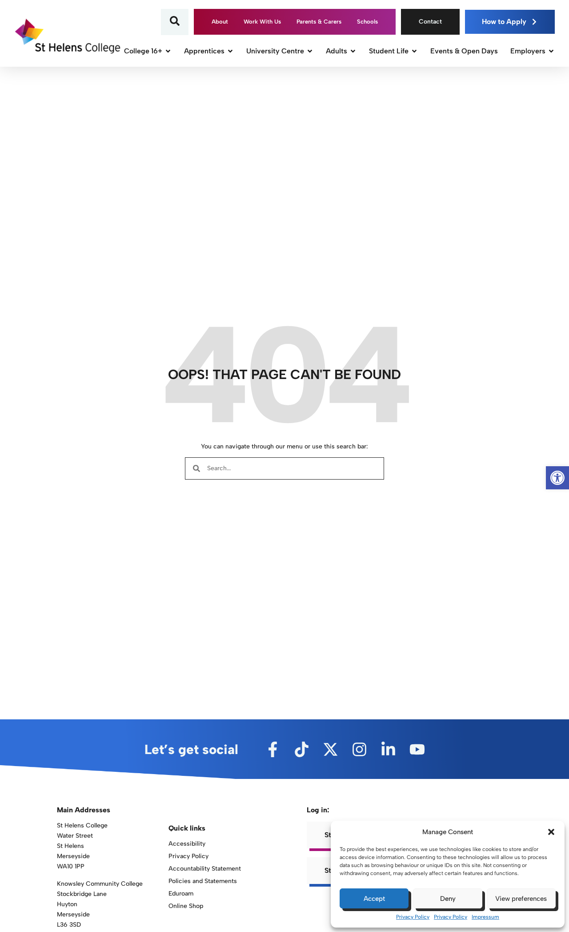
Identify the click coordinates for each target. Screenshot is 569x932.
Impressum (485, 917)
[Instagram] (359, 749)
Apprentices (204, 51)
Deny (448, 899)
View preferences (521, 899)
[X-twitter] (330, 749)
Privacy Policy (412, 917)
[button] (551, 831)
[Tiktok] (301, 749)
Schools (367, 21)
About (220, 21)
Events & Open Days (464, 51)
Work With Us (262, 21)
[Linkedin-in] (388, 749)
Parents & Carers (319, 21)
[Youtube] (417, 749)
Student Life (389, 51)
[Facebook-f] (272, 749)
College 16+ (143, 51)
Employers (527, 51)
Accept (374, 899)
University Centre (275, 51)
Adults (336, 51)
